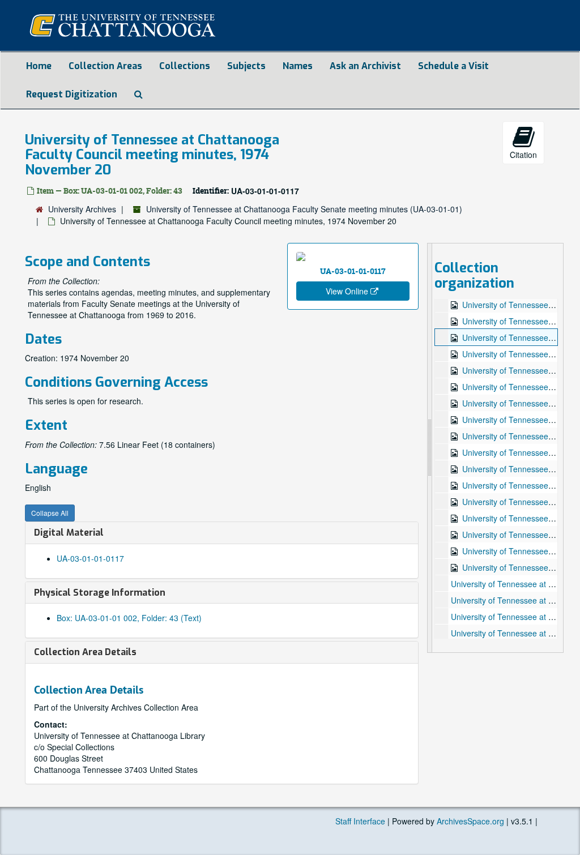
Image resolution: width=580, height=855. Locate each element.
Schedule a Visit (453, 66)
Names (298, 66)
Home (39, 66)
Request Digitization (71, 94)
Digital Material (69, 532)
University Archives (82, 209)
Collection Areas (105, 66)
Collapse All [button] (50, 513)
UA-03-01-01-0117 (90, 558)
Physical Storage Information (99, 592)
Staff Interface (360, 821)
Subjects (246, 66)
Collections (184, 66)
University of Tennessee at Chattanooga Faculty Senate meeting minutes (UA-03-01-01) (304, 209)
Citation (523, 154)
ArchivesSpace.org (470, 821)
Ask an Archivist (365, 66)
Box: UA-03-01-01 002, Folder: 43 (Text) (129, 617)
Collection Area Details (85, 652)
